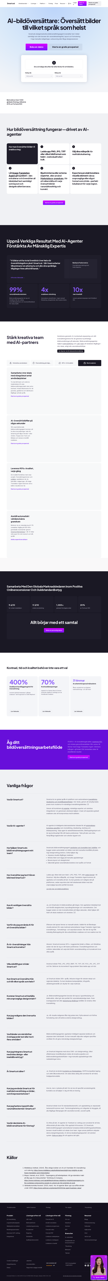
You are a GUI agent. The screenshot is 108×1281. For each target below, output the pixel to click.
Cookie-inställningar (12, 1260)
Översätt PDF (49, 1233)
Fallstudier (87, 1226)
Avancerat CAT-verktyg (13, 1233)
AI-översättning (11, 1219)
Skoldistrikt (29, 1236)
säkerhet (29, 1260)
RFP (66, 1229)
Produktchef (29, 1229)
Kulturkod (68, 1222)
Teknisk (67, 1253)
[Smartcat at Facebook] (85, 1265)
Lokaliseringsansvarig (32, 1226)
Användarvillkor (30, 1264)
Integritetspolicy (11, 1264)
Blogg (86, 1219)
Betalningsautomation (13, 1229)
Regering (28, 1233)
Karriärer (67, 1226)
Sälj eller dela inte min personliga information (72, 1275)
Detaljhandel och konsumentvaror (70, 1241)
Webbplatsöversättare (13, 1226)
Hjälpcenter (88, 1229)
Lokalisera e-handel (51, 1243)
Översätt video (50, 1229)
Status (8, 1267)
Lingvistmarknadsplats (13, 1222)
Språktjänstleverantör (32, 1240)
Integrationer (10, 1236)
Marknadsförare (30, 1222)
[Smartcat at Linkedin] (88, 1265)
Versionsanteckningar (91, 1240)
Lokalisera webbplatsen (52, 1236)
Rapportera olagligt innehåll (34, 1267)
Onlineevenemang (90, 1222)
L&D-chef (29, 1219)
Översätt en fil (50, 1219)
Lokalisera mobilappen (52, 1240)
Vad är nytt (88, 1236)
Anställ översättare (51, 1222)
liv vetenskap (69, 1237)
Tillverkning (68, 1246)
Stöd (86, 1233)
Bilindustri (68, 1249)
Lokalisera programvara (52, 1226)
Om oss (67, 1219)
